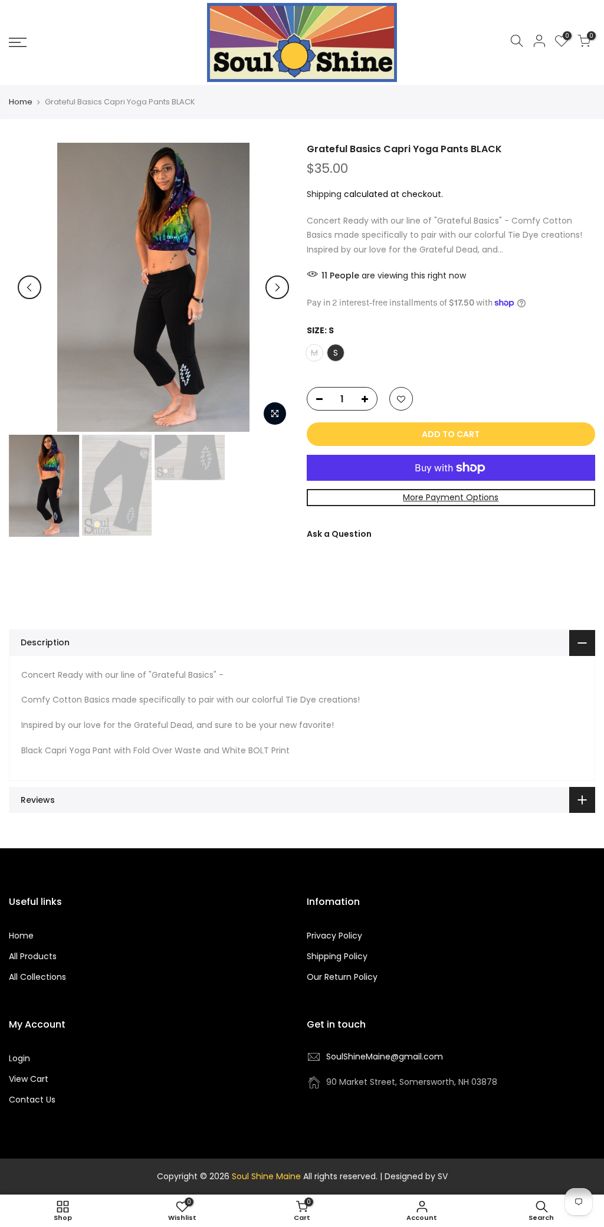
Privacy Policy (334, 935)
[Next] (277, 287)
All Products (33, 956)
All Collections (37, 977)
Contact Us (32, 1099)
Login (19, 1058)
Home (20, 102)
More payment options (450, 497)
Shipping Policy (337, 956)
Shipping (324, 194)
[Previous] (29, 287)
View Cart (28, 1079)
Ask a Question (339, 534)
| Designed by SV (413, 1176)
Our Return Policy (342, 977)
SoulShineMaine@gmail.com (384, 1056)
